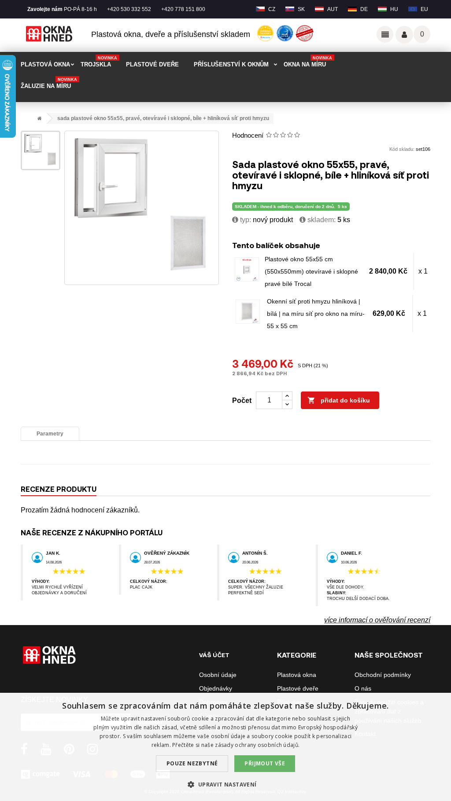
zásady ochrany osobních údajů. (257, 745)
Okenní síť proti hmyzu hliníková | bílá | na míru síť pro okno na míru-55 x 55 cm (316, 313)
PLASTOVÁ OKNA (45, 64)
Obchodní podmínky (383, 674)
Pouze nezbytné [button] (192, 763)
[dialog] (225, 747)
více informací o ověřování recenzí (377, 620)
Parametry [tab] (50, 434)
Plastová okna (296, 674)
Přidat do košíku (338, 400)
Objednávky (215, 688)
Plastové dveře (297, 688)
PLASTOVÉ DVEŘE (152, 64)
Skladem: (321, 219)
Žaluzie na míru (49, 83)
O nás (363, 688)
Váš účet (404, 35)
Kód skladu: (401, 149)
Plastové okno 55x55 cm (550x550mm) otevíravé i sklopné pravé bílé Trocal (311, 271)
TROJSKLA (99, 62)
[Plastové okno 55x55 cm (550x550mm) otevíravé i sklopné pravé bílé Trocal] (247, 269)
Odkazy (385, 34)
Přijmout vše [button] (264, 763)
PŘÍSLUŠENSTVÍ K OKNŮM (231, 64)
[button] (225, 784)
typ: (244, 219)
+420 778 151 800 (183, 9)
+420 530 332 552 (129, 9)
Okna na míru (308, 62)
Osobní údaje (218, 674)
